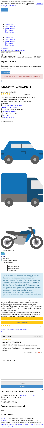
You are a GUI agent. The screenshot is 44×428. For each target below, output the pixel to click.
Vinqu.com (4, 420)
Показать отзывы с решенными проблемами (14, 329)
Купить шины (5, 72)
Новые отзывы (23, 424)
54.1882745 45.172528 (27, 395)
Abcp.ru (3, 418)
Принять (4, 10)
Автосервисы (10, 26)
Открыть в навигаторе (9, 107)
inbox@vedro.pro (9, 117)
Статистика (9, 32)
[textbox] (11, 53)
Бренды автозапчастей (9, 424)
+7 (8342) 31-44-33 (9, 111)
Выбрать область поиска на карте (13, 50)
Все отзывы (4, 332)
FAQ (2, 426)
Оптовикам (9, 30)
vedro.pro (6, 115)
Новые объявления (36, 424)
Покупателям (10, 28)
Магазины (9, 24)
